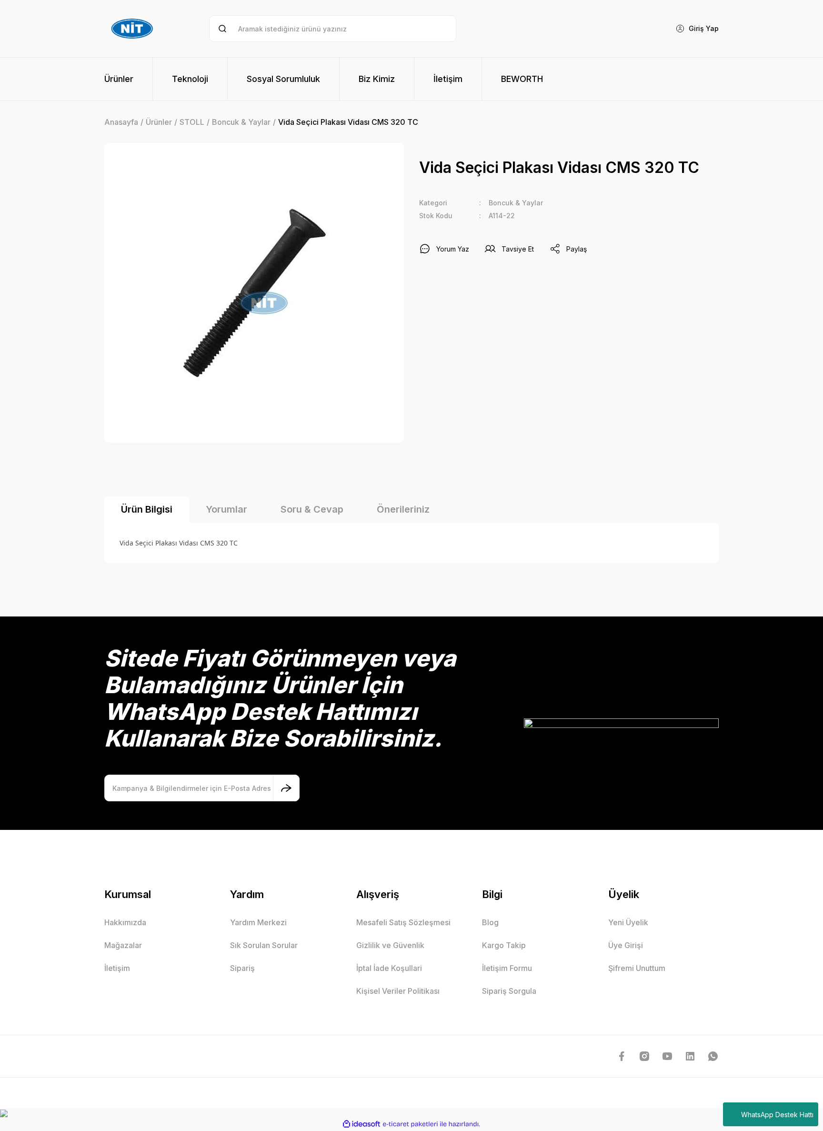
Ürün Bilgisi (146, 509)
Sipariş (242, 968)
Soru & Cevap (312, 509)
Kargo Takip (504, 945)
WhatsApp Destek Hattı (777, 1115)
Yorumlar (226, 509)
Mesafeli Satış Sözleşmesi (403, 922)
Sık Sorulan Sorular (264, 945)
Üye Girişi (625, 945)
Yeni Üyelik (628, 922)
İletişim (117, 968)
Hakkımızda (125, 922)
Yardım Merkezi (258, 922)
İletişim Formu (507, 968)
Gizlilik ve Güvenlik (390, 945)
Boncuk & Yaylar (516, 203)
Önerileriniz (403, 509)
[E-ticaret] (410, 1124)
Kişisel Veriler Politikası (398, 991)
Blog (490, 922)
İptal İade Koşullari (389, 968)
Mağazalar (123, 945)
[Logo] (133, 28)
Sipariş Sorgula (509, 991)
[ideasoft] (361, 1124)
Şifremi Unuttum (636, 968)
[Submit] (286, 788)
